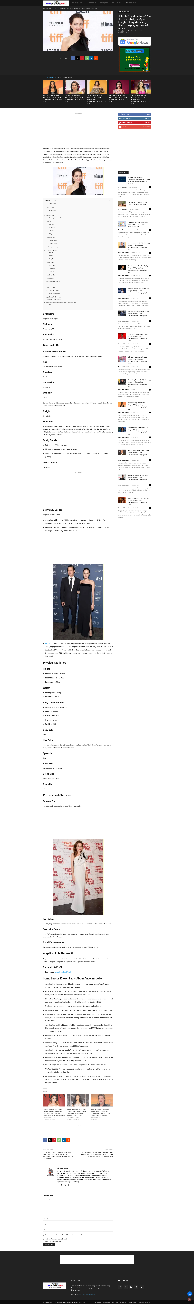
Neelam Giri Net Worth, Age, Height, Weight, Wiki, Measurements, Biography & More (74, 98)
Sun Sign (51, 224)
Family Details (53, 240)
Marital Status (53, 243)
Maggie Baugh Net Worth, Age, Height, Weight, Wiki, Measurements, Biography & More (138, 501)
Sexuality (51, 278)
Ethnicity (51, 230)
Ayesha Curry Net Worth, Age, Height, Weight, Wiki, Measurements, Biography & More (52, 98)
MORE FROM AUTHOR (65, 78)
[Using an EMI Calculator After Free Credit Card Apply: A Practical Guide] (122, 224)
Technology (77, 3)
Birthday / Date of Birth (56, 218)
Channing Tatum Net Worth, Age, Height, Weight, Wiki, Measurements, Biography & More (139, 383)
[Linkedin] (91, 58)
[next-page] (150, 77)
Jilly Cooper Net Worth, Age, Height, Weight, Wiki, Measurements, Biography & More (137, 360)
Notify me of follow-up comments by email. (56, 1239)
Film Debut (52, 287)
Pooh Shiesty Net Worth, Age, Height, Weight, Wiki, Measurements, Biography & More (138, 337)
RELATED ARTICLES (49, 78)
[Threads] (69, 1185)
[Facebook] (73, 58)
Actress (50, 8)
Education (52, 237)
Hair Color (52, 265)
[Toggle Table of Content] (109, 200)
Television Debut (54, 290)
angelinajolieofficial (63, 972)
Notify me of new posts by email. (53, 1241)
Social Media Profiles (55, 299)
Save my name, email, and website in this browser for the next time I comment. (66, 1235)
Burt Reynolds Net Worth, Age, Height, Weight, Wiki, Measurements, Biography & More (138, 269)
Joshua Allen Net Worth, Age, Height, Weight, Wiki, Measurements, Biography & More (138, 478)
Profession (52, 210)
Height (51, 252)
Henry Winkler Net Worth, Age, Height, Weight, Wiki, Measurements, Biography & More (138, 453)
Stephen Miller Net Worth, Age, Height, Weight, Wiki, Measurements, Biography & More (138, 314)
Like (148, 114)
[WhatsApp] (87, 58)
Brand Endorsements (55, 293)
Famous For (52, 284)
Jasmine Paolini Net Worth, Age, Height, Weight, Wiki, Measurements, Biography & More (139, 291)
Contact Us (106, 1302)
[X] (77, 58)
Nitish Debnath (125, 31)
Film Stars (116, 3)
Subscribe (146, 127)
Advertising (131, 3)
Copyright (115, 1302)
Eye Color (52, 268)
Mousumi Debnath (123, 252)
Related (51, 305)
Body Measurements (55, 259)
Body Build (52, 262)
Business (104, 3)
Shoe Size (51, 272)
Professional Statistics (53, 281)
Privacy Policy (133, 1302)
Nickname (52, 207)
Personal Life (50, 215)
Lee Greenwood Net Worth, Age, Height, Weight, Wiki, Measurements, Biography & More (139, 246)
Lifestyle (92, 3)
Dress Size (52, 275)
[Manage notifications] (189, 1299)
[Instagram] (126, 1287)
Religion (51, 234)
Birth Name (52, 203)
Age (50, 221)
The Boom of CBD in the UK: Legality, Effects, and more (137, 203)
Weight (51, 255)
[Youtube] (142, 1287)
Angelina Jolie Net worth (53, 297)
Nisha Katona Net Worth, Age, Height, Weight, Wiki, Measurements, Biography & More (138, 431)
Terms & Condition (145, 1302)
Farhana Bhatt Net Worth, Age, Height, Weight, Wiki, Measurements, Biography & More (118, 98)
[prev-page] (147, 77)
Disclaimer (123, 1302)
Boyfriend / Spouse (55, 247)
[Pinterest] (82, 58)
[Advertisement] (78, 130)
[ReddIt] (96, 58)
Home (45, 8)
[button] (148, 3)
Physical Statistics (51, 250)
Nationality (52, 227)
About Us (98, 1302)
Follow (147, 118)
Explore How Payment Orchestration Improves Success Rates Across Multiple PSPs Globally (139, 180)
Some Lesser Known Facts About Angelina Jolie (61, 302)
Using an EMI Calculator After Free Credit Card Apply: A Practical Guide (138, 224)
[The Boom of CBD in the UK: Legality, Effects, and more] (122, 204)
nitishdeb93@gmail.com (87, 1294)
